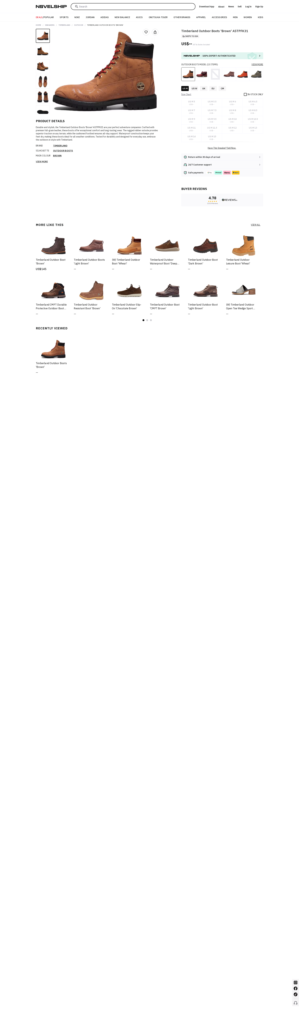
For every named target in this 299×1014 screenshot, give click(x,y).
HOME (38, 25)
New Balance (122, 17)
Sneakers (50, 25)
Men (235, 17)
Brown (57, 155)
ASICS (139, 17)
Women (248, 17)
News (231, 6)
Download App (206, 6)
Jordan (90, 17)
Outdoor (78, 25)
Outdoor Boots (63, 150)
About (221, 6)
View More (42, 161)
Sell (240, 6)
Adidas (104, 17)
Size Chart (186, 94)
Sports (64, 17)
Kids (260, 17)
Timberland (64, 25)
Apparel (201, 17)
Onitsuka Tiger (158, 17)
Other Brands (181, 17)
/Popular (45, 17)
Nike (77, 17)
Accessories (219, 17)
